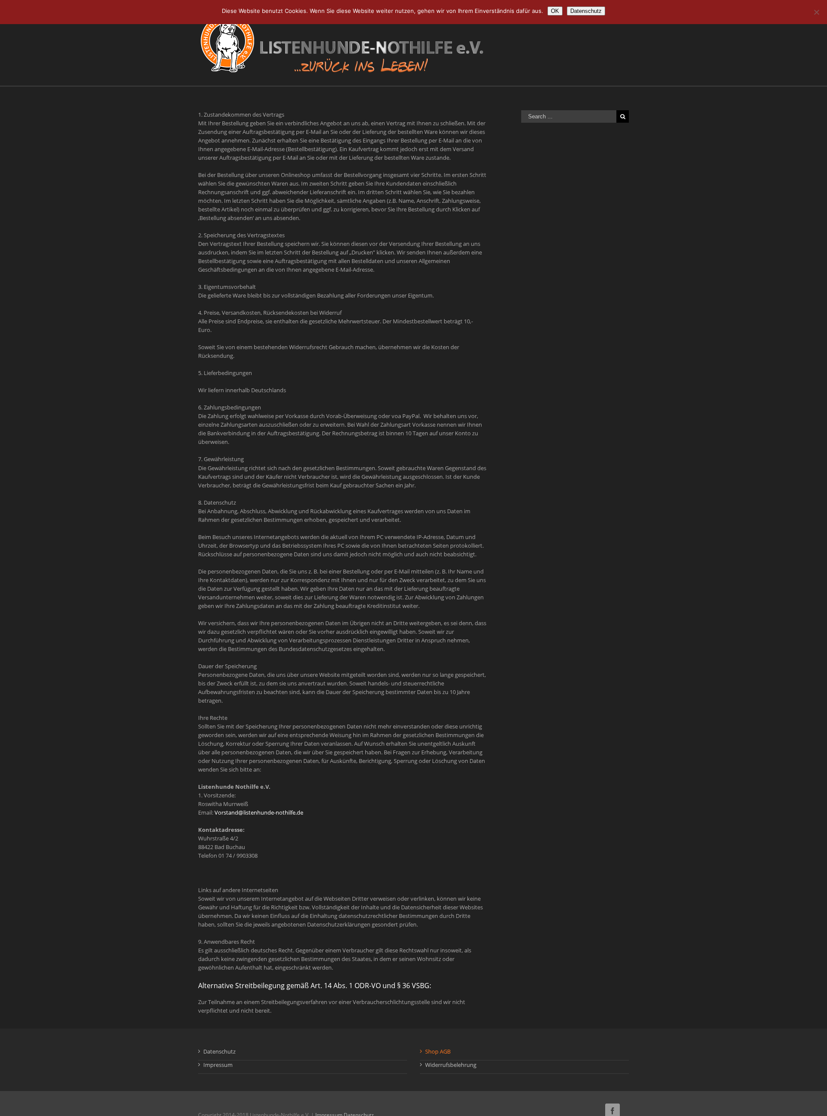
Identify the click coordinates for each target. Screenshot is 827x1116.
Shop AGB (438, 1051)
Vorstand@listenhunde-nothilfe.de (259, 812)
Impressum (218, 1065)
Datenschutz (219, 1051)
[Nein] (816, 12)
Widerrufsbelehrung (450, 1065)
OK (555, 11)
